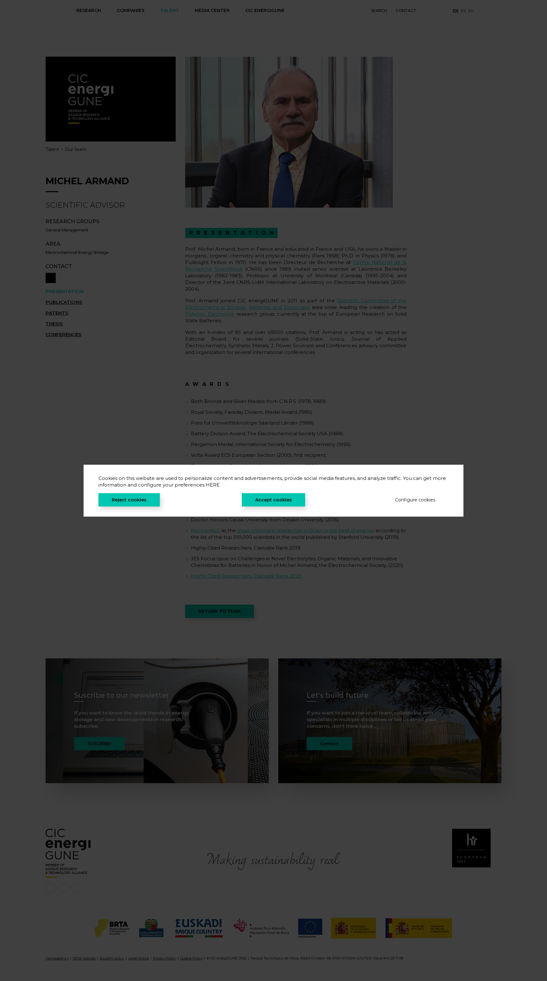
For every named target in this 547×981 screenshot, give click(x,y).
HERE (213, 485)
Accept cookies (273, 500)
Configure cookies (415, 500)
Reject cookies (129, 500)
